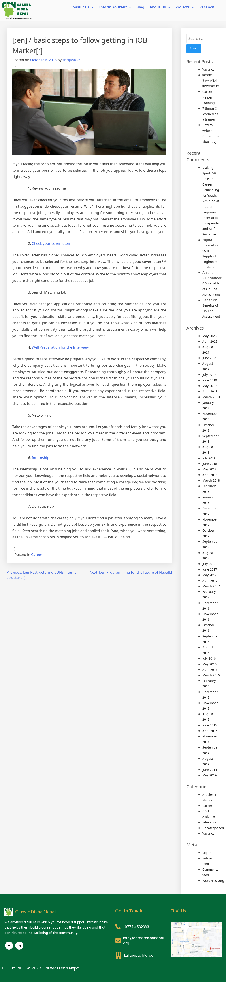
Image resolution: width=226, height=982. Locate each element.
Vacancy (208, 69)
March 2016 (211, 675)
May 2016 (209, 664)
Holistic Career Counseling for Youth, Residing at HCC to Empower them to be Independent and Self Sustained (212, 207)
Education (209, 822)
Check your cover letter (51, 243)
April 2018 (209, 475)
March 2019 (211, 397)
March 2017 (211, 586)
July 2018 (209, 458)
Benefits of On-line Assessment (211, 288)
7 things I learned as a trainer (210, 113)
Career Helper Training (208, 97)
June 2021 (209, 358)
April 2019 (209, 391)
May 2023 (209, 336)
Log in (206, 853)
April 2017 (209, 580)
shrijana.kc (71, 59)
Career (36, 554)
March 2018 (211, 480)
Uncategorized (213, 828)
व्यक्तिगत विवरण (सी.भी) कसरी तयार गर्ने (210, 80)
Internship (40, 457)
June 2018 (209, 464)
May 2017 (209, 575)
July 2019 (209, 375)
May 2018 (209, 469)
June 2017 (209, 569)
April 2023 (209, 341)
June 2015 (209, 725)
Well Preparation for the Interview (60, 347)
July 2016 (209, 658)
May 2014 (209, 775)
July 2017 (209, 564)
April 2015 (209, 731)
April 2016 (209, 669)
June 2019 (209, 380)
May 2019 (209, 386)
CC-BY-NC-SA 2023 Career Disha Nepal (41, 968)
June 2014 (209, 770)
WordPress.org (213, 880)
